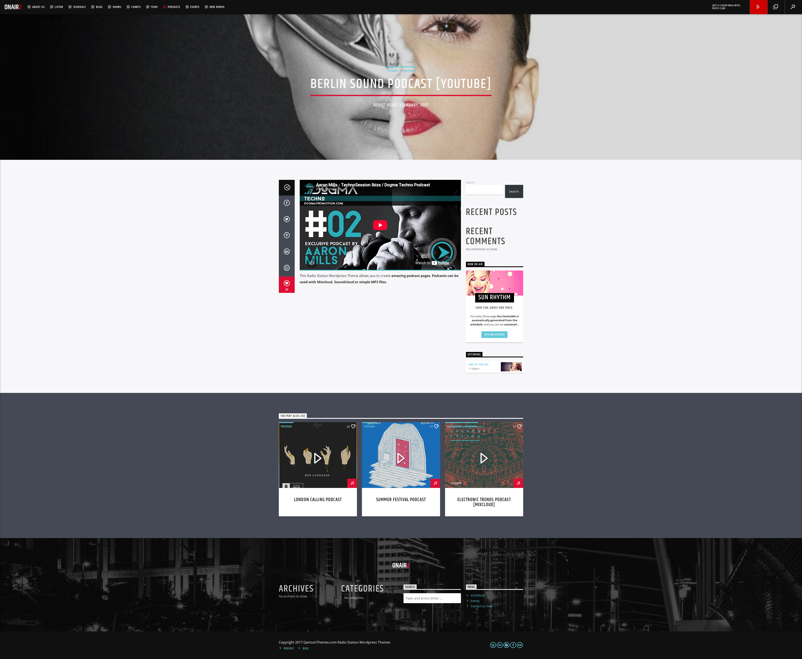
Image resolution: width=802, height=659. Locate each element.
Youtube (408, 70)
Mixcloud (454, 426)
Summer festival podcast (401, 499)
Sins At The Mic (479, 364)
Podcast (289, 648)
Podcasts (174, 7)
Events (194, 7)
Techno (392, 70)
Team (154, 7)
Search (470, 182)
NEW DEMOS (217, 7)
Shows (117, 7)
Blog (99, 7)
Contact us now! (482, 606)
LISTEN (59, 7)
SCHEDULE (79, 7)
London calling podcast (318, 499)
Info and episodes (495, 335)
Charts (136, 7)
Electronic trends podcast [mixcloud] (484, 502)
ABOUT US (38, 7)
